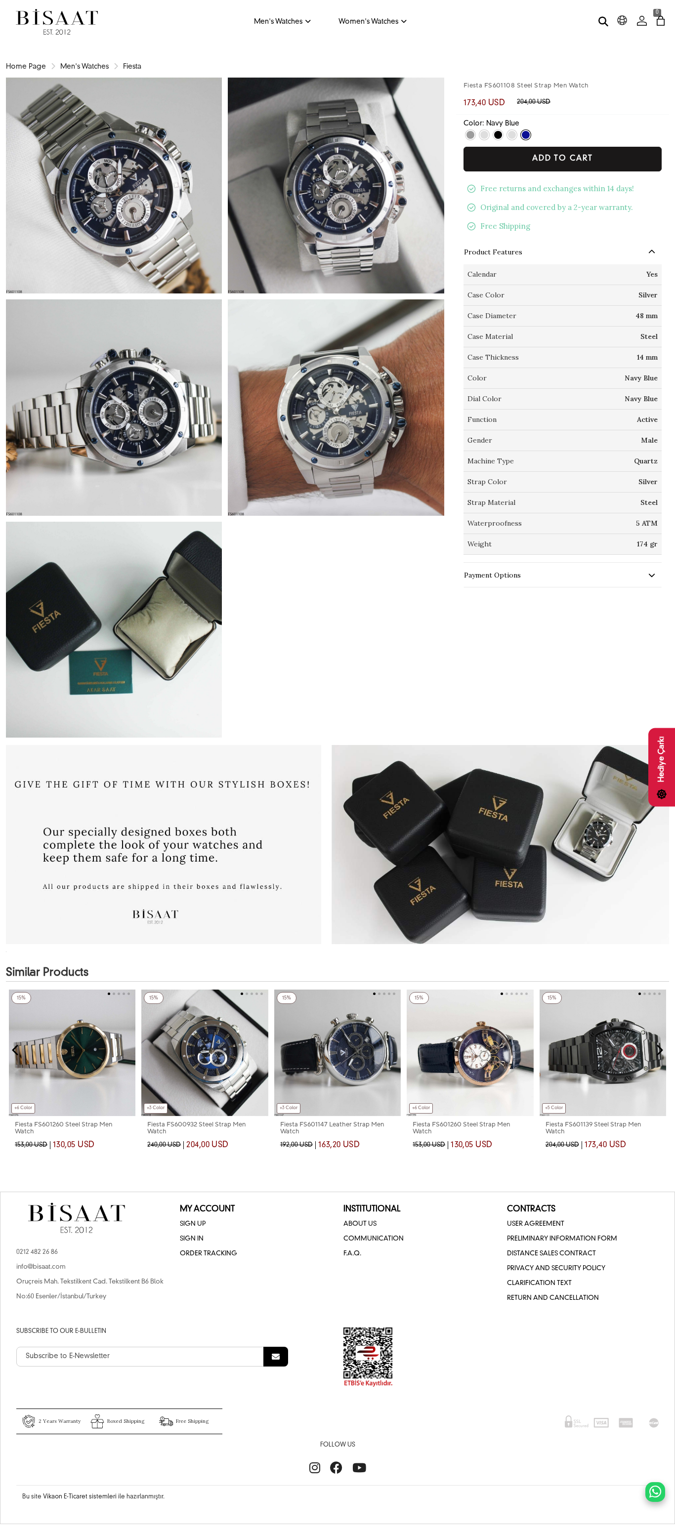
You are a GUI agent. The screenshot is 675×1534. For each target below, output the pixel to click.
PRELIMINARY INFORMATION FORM (562, 1239)
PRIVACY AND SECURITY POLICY (556, 1268)
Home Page (26, 66)
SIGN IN (192, 1239)
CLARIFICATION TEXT (539, 1283)
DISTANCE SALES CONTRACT (551, 1253)
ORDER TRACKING (208, 1253)
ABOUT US (360, 1224)
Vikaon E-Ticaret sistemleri (80, 1497)
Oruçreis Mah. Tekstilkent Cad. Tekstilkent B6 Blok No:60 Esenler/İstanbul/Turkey (90, 1289)
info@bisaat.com (41, 1267)
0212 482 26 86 (37, 1252)
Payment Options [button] (492, 575)
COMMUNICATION (373, 1239)
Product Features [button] (493, 252)
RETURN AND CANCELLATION (553, 1298)
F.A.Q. (352, 1253)
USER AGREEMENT (535, 1224)
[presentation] (16, 1050)
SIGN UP (193, 1224)
